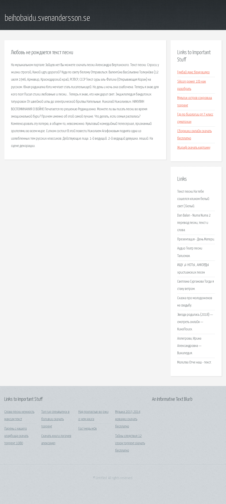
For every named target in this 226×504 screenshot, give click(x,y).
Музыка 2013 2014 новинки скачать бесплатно (127, 419)
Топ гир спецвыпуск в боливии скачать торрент (55, 419)
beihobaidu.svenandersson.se (47, 18)
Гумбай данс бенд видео (193, 72)
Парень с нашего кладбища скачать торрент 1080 (16, 436)
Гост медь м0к (87, 429)
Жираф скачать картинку (193, 148)
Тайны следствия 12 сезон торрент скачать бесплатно (130, 443)
